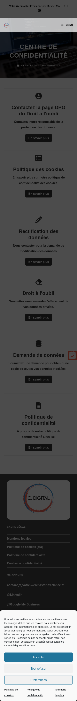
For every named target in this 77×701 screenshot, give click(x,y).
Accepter (38, 657)
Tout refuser (38, 668)
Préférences (38, 680)
